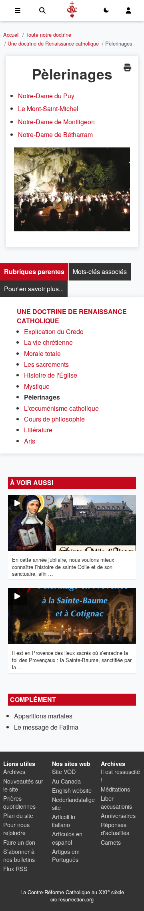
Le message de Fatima (46, 727)
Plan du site (18, 815)
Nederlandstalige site (73, 803)
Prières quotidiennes (19, 802)
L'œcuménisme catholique (61, 408)
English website (72, 790)
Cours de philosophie (54, 419)
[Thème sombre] (106, 10)
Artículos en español (67, 837)
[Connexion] (128, 10)
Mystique (37, 386)
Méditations (115, 789)
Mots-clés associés (100, 271)
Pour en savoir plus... (34, 288)
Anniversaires (118, 815)
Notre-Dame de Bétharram (55, 134)
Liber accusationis (116, 802)
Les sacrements (46, 364)
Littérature (38, 429)
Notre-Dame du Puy (46, 95)
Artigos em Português (66, 855)
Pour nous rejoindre (16, 828)
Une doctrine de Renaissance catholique (53, 43)
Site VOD (64, 771)
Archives (14, 771)
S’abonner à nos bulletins (19, 855)
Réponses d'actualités (115, 828)
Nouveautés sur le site (23, 785)
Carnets (111, 842)
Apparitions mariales (43, 715)
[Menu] (17, 10)
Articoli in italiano (63, 820)
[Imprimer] (127, 67)
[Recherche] (42, 10)
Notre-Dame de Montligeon (56, 121)
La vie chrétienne (48, 342)
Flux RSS (15, 868)
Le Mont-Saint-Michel (48, 108)
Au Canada (66, 781)
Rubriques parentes (34, 271)
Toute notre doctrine (48, 34)
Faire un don (19, 842)
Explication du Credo (54, 331)
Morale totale (42, 353)
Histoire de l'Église (50, 375)
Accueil (11, 34)
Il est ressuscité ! (120, 775)
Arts (29, 441)
